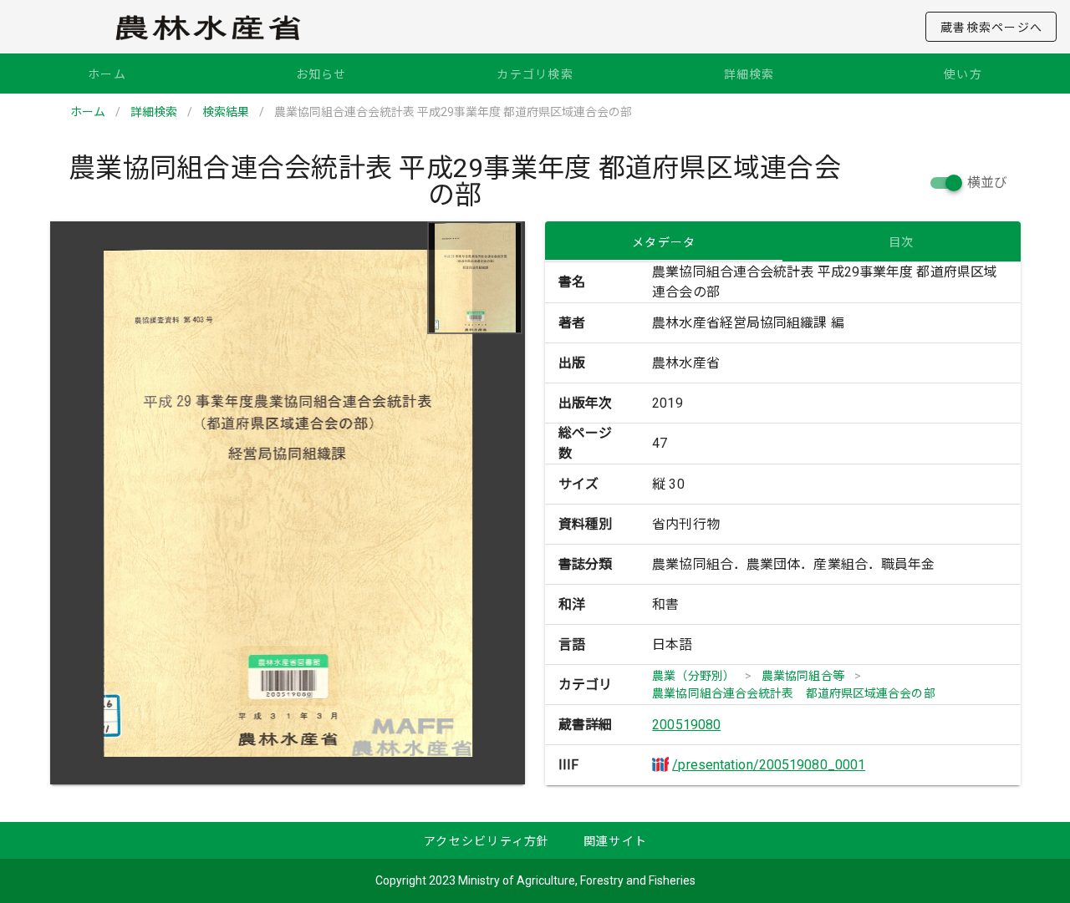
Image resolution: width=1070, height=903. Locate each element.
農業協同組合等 (803, 675)
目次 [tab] (902, 242)
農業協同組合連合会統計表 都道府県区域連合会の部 (793, 693)
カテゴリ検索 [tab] (535, 74)
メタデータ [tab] (664, 242)
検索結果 (225, 112)
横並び (987, 182)
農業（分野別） (693, 675)
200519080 (686, 725)
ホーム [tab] (107, 74)
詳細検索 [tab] (749, 74)
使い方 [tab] (963, 74)
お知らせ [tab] (321, 74)
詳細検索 (153, 112)
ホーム (87, 112)
